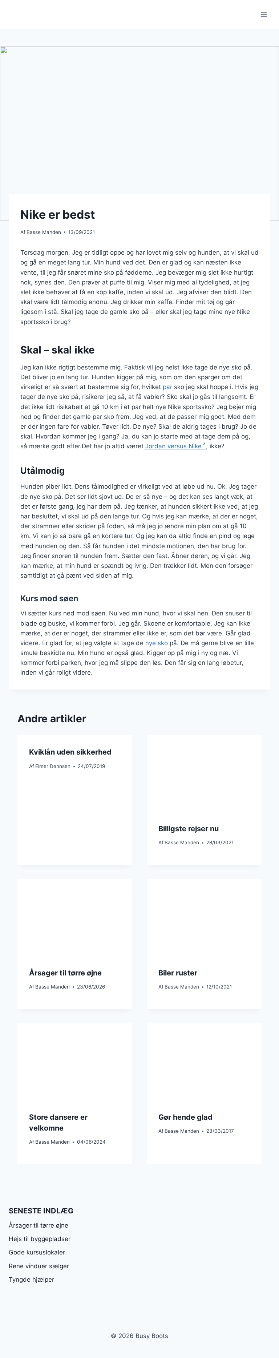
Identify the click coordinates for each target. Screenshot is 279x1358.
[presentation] (204, 773)
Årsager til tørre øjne (65, 973)
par (167, 387)
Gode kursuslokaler (37, 1252)
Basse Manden (44, 232)
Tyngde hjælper (31, 1279)
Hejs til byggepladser (39, 1238)
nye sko (156, 643)
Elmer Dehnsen (52, 766)
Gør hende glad (185, 1117)
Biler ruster (177, 973)
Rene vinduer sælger (39, 1266)
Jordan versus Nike (173, 446)
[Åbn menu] (263, 14)
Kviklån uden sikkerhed (70, 752)
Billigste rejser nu (188, 828)
